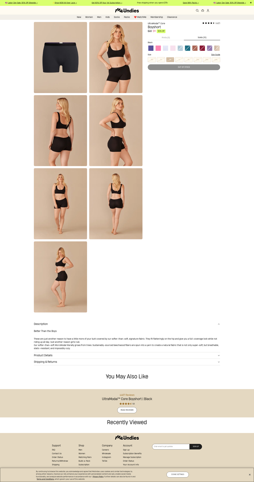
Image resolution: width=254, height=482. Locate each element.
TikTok (104, 461)
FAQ (53, 450)
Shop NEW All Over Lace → (62, 3)
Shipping (55, 465)
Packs (127, 17)
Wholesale (106, 454)
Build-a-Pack (84, 461)
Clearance (172, 17)
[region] (127, 475)
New (79, 17)
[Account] (208, 10)
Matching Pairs (85, 457)
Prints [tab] (166, 38)
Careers (105, 450)
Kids (108, 17)
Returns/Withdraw (60, 461)
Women (89, 17)
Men (99, 17)
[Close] (250, 475)
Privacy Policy (98, 477)
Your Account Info (131, 465)
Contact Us (57, 454)
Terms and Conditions (45, 479)
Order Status (57, 457)
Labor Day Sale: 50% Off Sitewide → (19, 3)
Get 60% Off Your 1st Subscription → (103, 3)
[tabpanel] (184, 45)
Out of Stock (184, 67)
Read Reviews (127, 410)
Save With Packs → (187, 3)
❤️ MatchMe (140, 17)
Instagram (106, 457)
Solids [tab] (202, 38)
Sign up (126, 450)
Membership (157, 17)
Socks (117, 17)
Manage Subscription (132, 457)
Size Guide (215, 55)
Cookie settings (177, 474)
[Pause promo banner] (251, 3)
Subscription (84, 465)
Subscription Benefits (132, 454)
